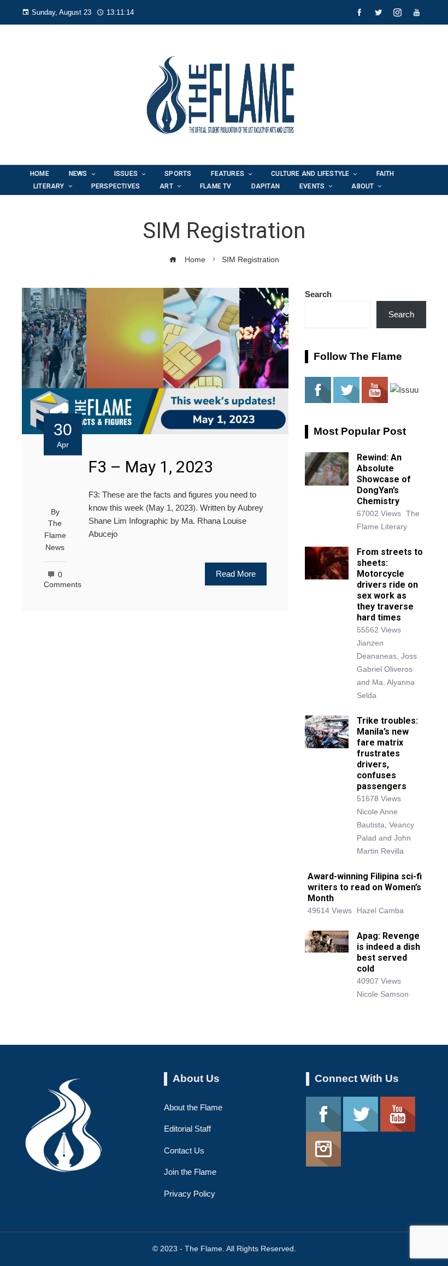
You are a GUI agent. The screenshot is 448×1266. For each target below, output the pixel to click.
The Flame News (55, 535)
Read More (236, 573)
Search (318, 294)
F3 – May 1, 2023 (151, 466)
